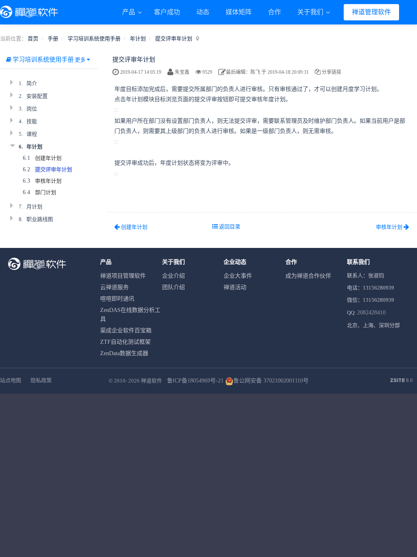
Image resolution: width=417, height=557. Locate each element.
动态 (202, 12)
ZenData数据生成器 (124, 353)
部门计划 (45, 192)
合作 (274, 12)
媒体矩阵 (239, 12)
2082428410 (371, 312)
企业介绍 (173, 276)
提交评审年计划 (173, 38)
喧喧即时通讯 (117, 299)
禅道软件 (151, 381)
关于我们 (311, 12)
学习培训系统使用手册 (94, 38)
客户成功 (167, 12)
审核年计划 (48, 181)
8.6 (401, 381)
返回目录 (229, 226)
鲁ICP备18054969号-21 (195, 381)
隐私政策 (41, 380)
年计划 (138, 38)
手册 (53, 38)
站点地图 (10, 380)
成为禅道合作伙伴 (308, 276)
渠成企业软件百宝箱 (125, 330)
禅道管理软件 (371, 12)
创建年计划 (48, 158)
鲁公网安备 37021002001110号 (271, 381)
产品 (129, 12)
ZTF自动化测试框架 (125, 342)
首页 (33, 38)
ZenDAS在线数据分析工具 (130, 314)
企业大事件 (238, 276)
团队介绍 (173, 287)
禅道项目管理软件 (123, 276)
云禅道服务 (114, 287)
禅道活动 (235, 287)
